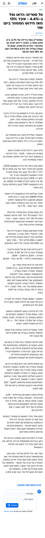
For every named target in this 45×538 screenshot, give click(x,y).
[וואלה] (22, 3)
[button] (34, 3)
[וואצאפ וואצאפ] (9, 3)
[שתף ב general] (4, 3)
